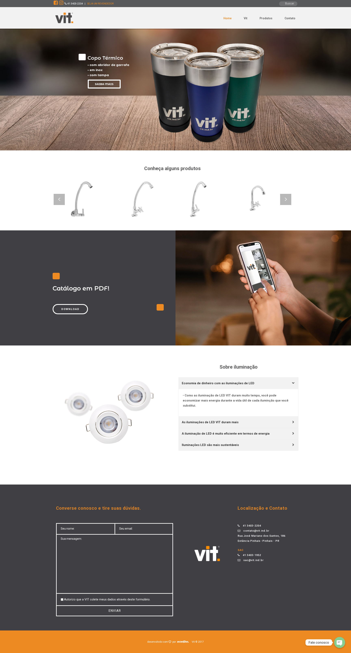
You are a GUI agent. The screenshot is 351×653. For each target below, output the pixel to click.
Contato (290, 18)
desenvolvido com (158, 641)
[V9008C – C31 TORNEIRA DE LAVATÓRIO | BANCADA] (213, 210)
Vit (245, 18)
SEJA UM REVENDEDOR (100, 3)
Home (227, 18)
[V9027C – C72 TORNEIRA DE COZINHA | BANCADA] (154, 210)
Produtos (266, 18)
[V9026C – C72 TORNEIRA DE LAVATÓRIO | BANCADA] (273, 210)
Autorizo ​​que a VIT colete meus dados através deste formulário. (107, 599)
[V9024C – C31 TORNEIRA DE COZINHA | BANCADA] (95, 210)
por (174, 641)
